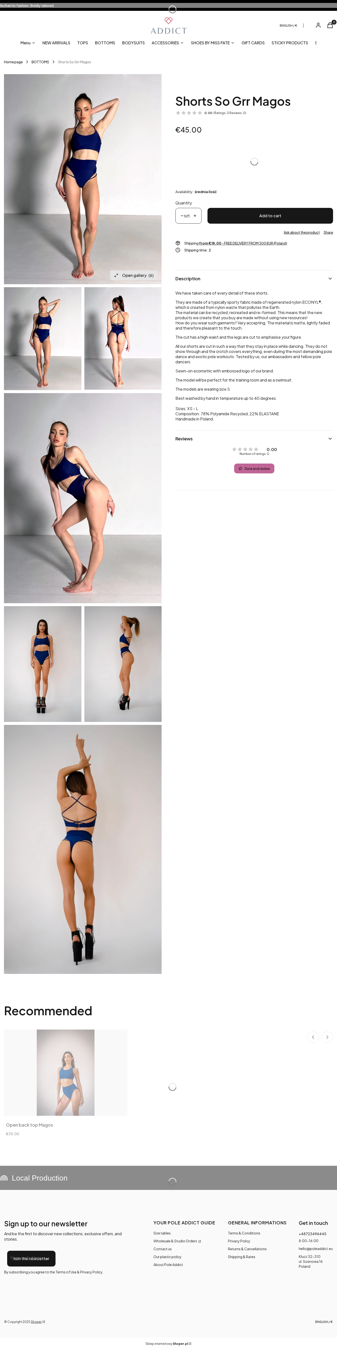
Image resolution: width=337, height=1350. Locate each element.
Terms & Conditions (244, 1233)
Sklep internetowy (167, 1344)
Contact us (162, 1249)
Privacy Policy (239, 1241)
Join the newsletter (31, 1258)
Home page (13, 62)
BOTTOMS (40, 62)
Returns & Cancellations (247, 1249)
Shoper (36, 1322)
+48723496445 (312, 1234)
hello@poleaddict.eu (316, 1248)
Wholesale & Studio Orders (175, 1241)
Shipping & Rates (241, 1256)
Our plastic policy (167, 1256)
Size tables (162, 1233)
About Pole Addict (168, 1264)
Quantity (183, 202)
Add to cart (270, 215)
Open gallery (137, 275)
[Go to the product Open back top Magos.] (65, 1073)
